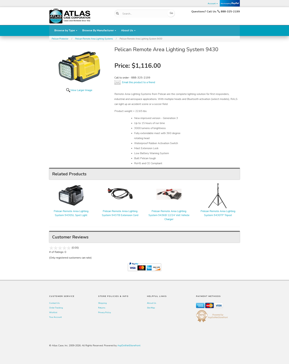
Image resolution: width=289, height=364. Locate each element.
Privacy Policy (104, 312)
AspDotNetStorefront (128, 345)
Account (212, 3)
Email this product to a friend (138, 82)
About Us (127, 30)
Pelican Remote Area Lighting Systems (94, 38)
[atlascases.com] (69, 15)
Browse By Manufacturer (98, 30)
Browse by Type (65, 30)
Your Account (55, 317)
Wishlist (53, 312)
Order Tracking (56, 307)
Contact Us (54, 303)
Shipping (102, 303)
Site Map (151, 307)
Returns (101, 307)
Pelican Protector (60, 38)
